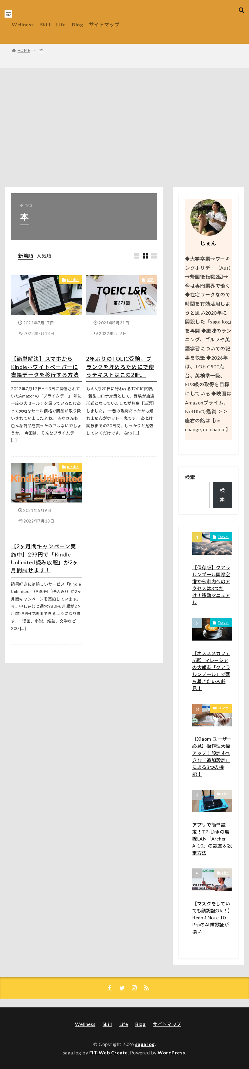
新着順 (25, 256)
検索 (190, 477)
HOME (24, 50)
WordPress (171, 1052)
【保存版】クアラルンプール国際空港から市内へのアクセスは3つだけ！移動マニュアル (211, 585)
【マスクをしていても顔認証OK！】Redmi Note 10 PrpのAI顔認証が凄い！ (211, 917)
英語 (150, 280)
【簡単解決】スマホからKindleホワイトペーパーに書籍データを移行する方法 (45, 367)
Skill (45, 24)
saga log (145, 1044)
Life (61, 24)
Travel (223, 537)
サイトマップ (104, 24)
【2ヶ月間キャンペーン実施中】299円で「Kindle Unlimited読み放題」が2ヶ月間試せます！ (44, 558)
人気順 (44, 256)
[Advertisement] (124, 129)
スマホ (223, 708)
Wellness (23, 24)
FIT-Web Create (108, 1052)
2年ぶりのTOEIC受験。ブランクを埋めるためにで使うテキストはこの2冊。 (120, 367)
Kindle (73, 280)
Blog (77, 24)
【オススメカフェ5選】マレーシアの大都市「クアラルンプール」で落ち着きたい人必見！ (211, 671)
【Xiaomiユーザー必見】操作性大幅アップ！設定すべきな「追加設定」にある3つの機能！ (212, 756)
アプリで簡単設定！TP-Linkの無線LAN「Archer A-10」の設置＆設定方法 (212, 838)
